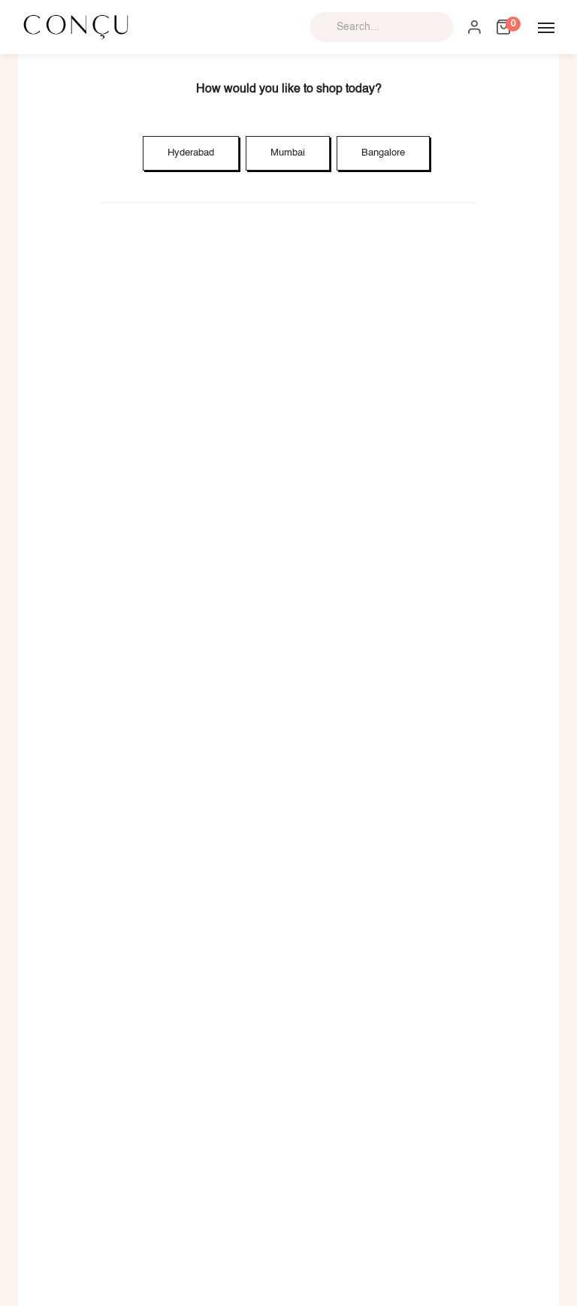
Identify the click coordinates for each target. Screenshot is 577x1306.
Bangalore (383, 153)
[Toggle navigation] (546, 28)
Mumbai (287, 153)
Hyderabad (191, 153)
